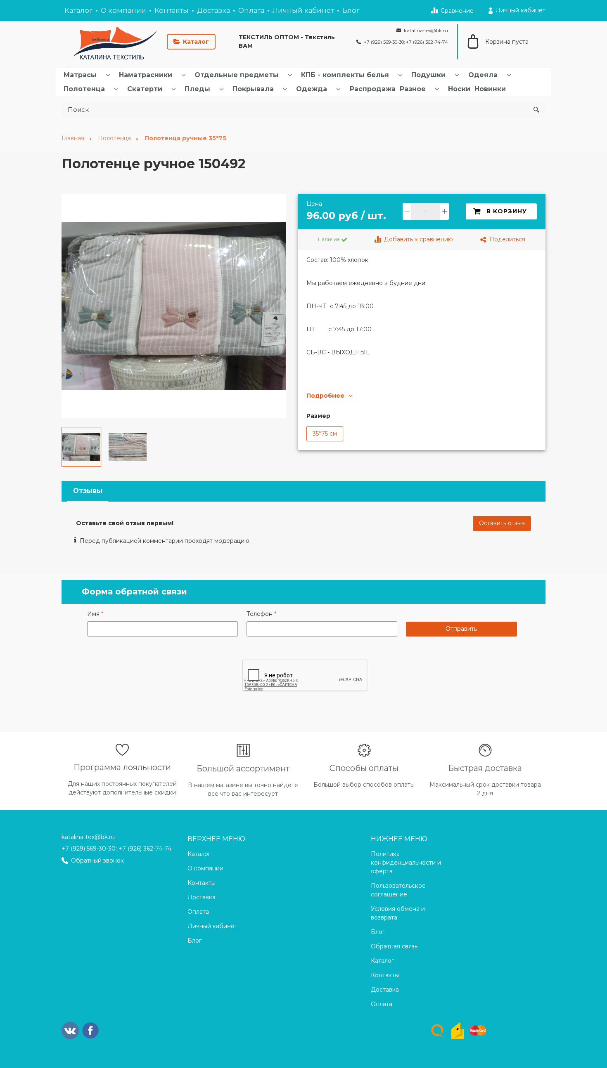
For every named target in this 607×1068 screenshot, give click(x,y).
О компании (123, 10)
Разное (413, 89)
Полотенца (84, 89)
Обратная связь (394, 946)
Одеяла (483, 75)
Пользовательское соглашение (398, 890)
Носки (459, 89)
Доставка (213, 10)
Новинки (490, 89)
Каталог (78, 10)
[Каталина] (112, 41)
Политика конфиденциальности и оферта (406, 862)
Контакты (171, 10)
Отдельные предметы (236, 75)
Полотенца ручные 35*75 (185, 138)
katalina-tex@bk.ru (88, 837)
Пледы (197, 89)
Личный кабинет (303, 10)
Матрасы (80, 75)
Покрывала (253, 89)
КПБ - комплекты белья (345, 75)
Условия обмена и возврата (398, 913)
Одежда (311, 89)
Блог (351, 10)
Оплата (251, 10)
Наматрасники (145, 75)
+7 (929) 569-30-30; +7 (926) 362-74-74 (116, 848)
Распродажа (373, 89)
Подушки (428, 75)
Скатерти (144, 89)
